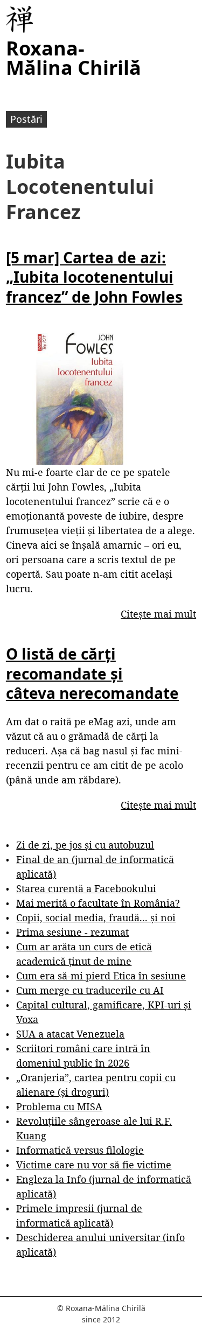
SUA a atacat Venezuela (70, 1033)
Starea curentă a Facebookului (86, 888)
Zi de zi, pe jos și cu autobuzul (85, 844)
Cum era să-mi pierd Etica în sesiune (101, 975)
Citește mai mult (158, 613)
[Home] (19, 19)
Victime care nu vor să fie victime (93, 1164)
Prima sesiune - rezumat (72, 932)
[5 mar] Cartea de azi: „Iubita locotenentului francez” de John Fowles (94, 277)
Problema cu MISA (59, 1106)
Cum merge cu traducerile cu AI (90, 990)
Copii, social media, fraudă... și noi (96, 917)
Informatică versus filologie (80, 1150)
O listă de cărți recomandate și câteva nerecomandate (92, 673)
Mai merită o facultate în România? (98, 902)
